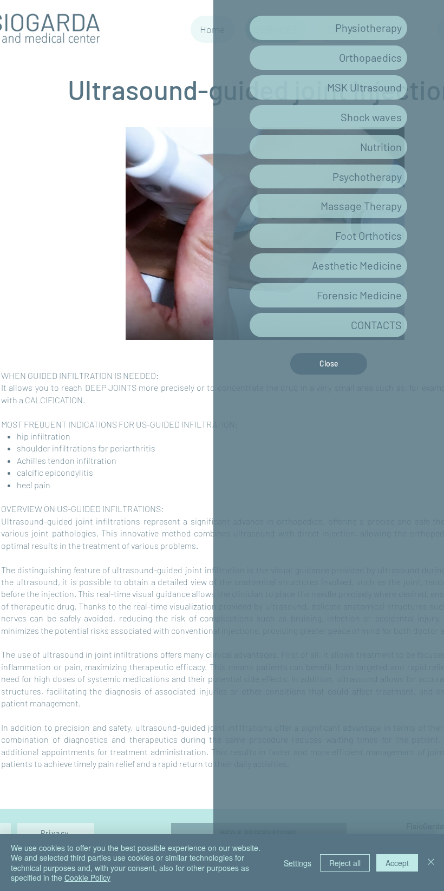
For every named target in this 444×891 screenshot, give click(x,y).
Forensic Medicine (359, 295)
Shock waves (371, 116)
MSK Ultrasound (364, 87)
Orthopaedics (370, 57)
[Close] (431, 862)
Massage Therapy (361, 205)
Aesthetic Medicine (357, 265)
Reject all (345, 862)
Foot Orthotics (368, 235)
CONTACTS (376, 324)
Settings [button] (297, 862)
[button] (328, 364)
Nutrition (381, 146)
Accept (397, 862)
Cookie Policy (87, 877)
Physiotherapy (368, 27)
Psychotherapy (367, 176)
